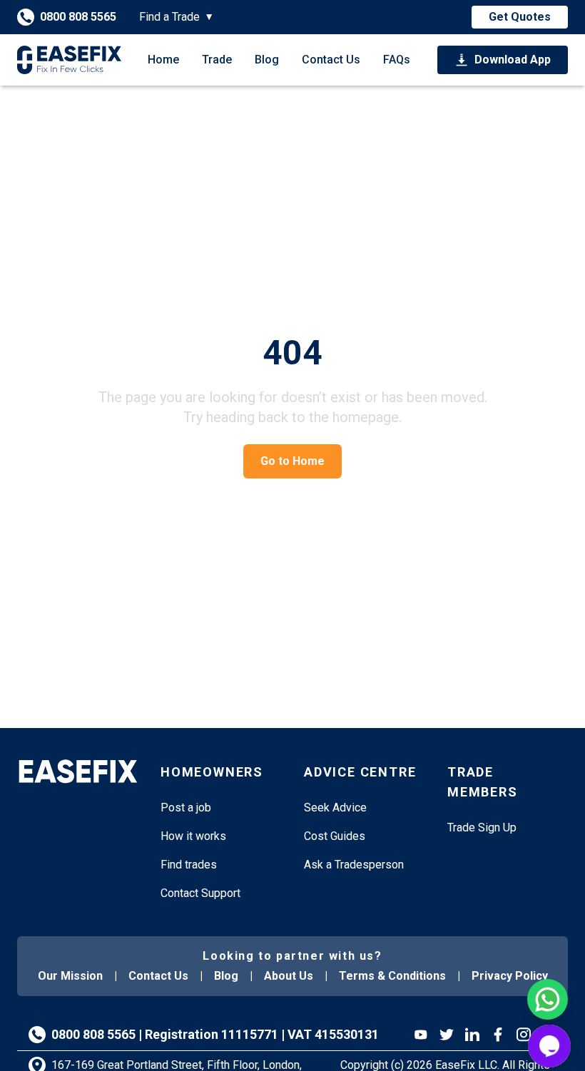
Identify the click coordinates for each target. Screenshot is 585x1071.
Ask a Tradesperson (354, 864)
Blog (267, 59)
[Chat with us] (549, 1046)
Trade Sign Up (482, 827)
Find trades (189, 864)
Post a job (186, 807)
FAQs (396, 59)
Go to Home (292, 461)
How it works (193, 836)
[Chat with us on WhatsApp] (547, 999)
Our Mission (70, 976)
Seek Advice (335, 807)
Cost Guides (334, 836)
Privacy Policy (510, 976)
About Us (288, 976)
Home (163, 59)
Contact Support (200, 893)
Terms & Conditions (392, 976)
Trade (217, 59)
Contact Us (331, 59)
